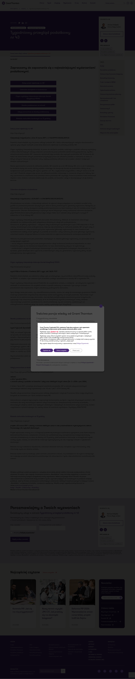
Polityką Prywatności (82, 343)
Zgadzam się (46, 350)
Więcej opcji (76, 350)
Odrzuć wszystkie (61, 350)
